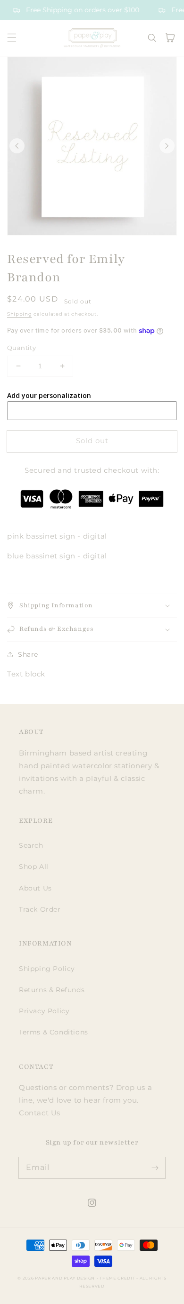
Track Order (40, 909)
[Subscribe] (154, 1167)
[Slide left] (17, 145)
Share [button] (28, 654)
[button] (11, 37)
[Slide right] (167, 145)
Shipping (19, 314)
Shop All (34, 866)
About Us (35, 888)
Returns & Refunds (51, 990)
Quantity (21, 347)
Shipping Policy (47, 968)
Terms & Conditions (53, 1032)
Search (31, 845)
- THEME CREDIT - (118, 1278)
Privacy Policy (44, 1011)
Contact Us (39, 1112)
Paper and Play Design (65, 1278)
